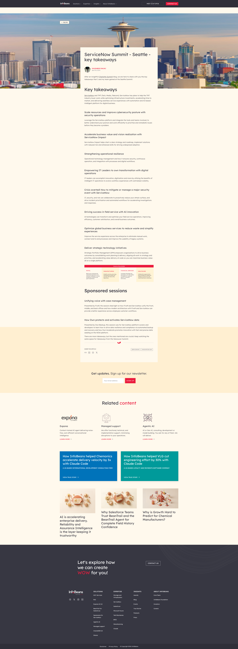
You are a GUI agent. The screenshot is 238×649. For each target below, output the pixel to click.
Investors (157, 604)
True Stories (137, 608)
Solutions (76, 4)
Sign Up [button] (130, 381)
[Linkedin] (82, 599)
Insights (96, 4)
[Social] (89, 353)
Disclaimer (103, 646)
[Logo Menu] (65, 4)
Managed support (99, 626)
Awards (136, 595)
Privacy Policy (113, 646)
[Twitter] (74, 599)
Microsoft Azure (119, 611)
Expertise (86, 4)
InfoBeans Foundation (161, 599)
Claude (116, 628)
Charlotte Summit (106, 77)
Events (136, 604)
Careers (156, 608)
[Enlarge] (149, 268)
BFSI (115, 620)
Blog (65, 22)
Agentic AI (96, 622)
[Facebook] (70, 599)
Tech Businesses (119, 615)
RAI (94, 599)
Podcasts (136, 613)
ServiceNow (89, 95)
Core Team (157, 595)
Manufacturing (118, 624)
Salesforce (117, 606)
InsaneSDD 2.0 (98, 631)
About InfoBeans (109, 4)
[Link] (77, 513)
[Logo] (78, 592)
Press (135, 617)
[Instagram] (78, 599)
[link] (80, 4)
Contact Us (172, 4)
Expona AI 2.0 (97, 604)
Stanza (95, 635)
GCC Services (97, 595)
